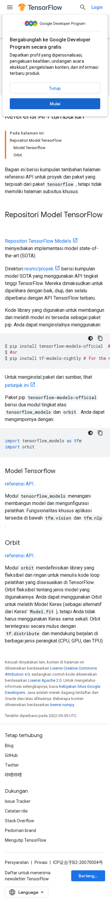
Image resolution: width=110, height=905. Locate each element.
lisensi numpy (62, 704)
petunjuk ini (17, 385)
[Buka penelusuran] (82, 7)
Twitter (12, 765)
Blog (9, 745)
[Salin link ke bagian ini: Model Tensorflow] (62, 471)
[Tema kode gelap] (90, 338)
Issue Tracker (18, 801)
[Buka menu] (10, 7)
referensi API (19, 484)
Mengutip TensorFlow (25, 840)
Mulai (55, 103)
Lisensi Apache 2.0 (44, 680)
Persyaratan (17, 862)
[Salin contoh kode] (100, 338)
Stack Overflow (19, 820)
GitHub (11, 755)
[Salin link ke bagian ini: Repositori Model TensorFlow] (11, 225)
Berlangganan (92, 876)
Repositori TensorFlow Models (38, 241)
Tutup (55, 88)
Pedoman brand (20, 830)
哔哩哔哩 (13, 774)
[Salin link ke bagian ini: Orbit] (26, 543)
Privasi (41, 862)
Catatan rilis (16, 811)
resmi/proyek (38, 269)
